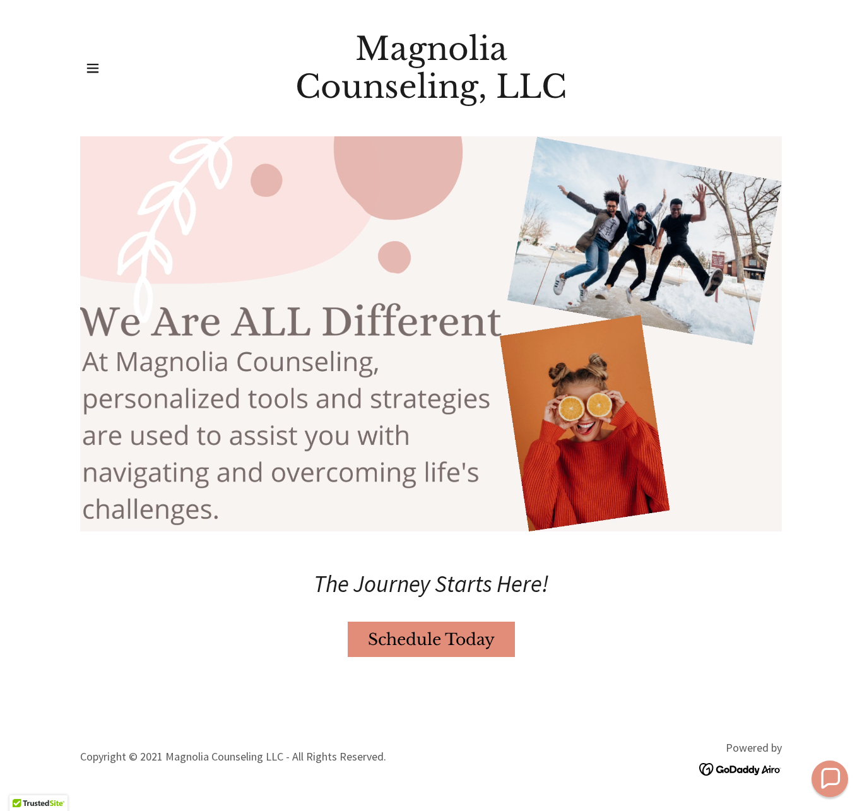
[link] (431, 93)
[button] (92, 68)
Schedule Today (431, 639)
